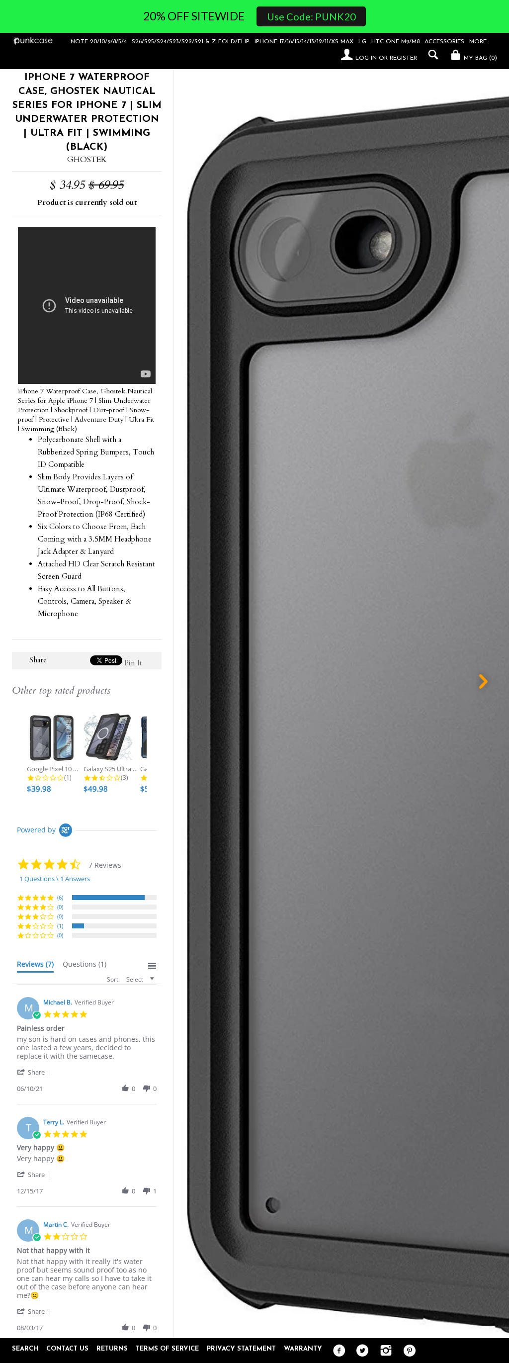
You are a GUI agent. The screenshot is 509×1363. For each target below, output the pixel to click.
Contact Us (67, 1349)
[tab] (35, 966)
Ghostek (87, 159)
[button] (36, 1072)
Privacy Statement (241, 1349)
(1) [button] (60, 925)
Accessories (444, 42)
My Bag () (479, 58)
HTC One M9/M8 (395, 42)
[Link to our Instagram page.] (383, 1351)
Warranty (303, 1349)
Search (25, 1349)
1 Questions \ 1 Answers (54, 878)
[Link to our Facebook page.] (336, 1351)
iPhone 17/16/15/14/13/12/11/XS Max (303, 42)
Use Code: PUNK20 (311, 16)
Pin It (133, 663)
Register (403, 58)
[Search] (430, 54)
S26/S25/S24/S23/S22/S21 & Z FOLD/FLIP (191, 42)
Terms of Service (167, 1349)
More (478, 42)
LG (362, 42)
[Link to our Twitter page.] (360, 1351)
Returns (112, 1349)
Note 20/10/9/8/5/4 (99, 42)
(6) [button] (60, 897)
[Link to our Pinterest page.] (407, 1351)
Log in (366, 58)
